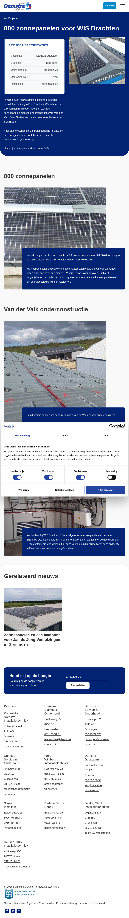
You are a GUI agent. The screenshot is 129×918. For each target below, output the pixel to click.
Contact (109, 6)
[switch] (48, 477)
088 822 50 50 (93, 780)
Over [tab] (106, 435)
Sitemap (83, 903)
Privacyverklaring (66, 903)
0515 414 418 (12, 822)
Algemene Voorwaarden (40, 903)
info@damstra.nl (13, 746)
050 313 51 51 (93, 827)
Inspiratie (19, 903)
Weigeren (23, 490)
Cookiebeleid (97, 903)
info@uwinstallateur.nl (97, 832)
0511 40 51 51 (52, 734)
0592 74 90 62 (12, 861)
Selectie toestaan (64, 490)
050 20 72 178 (93, 734)
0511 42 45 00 (12, 741)
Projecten (13, 18)
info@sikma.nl (12, 827)
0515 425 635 (52, 822)
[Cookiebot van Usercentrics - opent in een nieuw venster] (111, 426)
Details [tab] (64, 435)
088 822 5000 (12, 783)
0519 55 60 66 (52, 778)
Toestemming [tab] (22, 435)
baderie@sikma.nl (55, 827)
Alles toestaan (105, 490)
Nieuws (8, 903)
